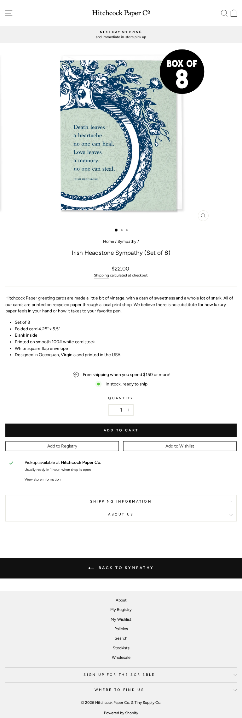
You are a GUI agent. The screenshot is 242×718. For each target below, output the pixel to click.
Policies (121, 628)
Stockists (121, 648)
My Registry (121, 609)
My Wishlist (121, 619)
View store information (42, 479)
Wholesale (121, 657)
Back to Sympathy (125, 568)
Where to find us (119, 690)
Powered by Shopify (121, 713)
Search (121, 638)
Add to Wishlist (179, 445)
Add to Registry (62, 445)
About (121, 600)
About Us (121, 514)
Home (108, 241)
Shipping (101, 275)
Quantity (121, 398)
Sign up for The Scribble (119, 675)
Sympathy (127, 241)
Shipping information (121, 501)
